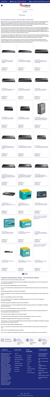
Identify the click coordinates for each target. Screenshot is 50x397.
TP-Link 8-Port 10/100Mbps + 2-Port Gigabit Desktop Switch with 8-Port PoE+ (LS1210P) (41, 61)
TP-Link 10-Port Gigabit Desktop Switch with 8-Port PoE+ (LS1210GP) (8, 90)
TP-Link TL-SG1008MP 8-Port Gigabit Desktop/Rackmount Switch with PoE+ (41, 204)
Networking (20, 9)
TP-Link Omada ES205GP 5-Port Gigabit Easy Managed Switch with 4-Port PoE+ (41, 147)
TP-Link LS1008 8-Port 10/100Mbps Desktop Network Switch (24, 233)
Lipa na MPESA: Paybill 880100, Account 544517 (39, 1)
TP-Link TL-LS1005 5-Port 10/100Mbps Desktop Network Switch (24, 262)
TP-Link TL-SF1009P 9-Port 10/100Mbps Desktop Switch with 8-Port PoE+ (8, 204)
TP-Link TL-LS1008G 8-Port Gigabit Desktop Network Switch (40, 262)
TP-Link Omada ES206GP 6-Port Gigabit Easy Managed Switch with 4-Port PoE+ (24, 147)
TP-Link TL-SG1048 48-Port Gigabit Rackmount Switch (8, 262)
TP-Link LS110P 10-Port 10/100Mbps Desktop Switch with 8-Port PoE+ (24, 90)
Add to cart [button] (4, 69)
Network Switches (25, 9)
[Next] (27, 274)
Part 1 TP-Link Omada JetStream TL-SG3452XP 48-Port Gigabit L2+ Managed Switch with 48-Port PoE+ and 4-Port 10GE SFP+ (8, 176)
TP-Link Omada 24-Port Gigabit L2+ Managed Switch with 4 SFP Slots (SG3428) (8, 61)
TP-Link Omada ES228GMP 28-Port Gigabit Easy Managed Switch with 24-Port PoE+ (8, 147)
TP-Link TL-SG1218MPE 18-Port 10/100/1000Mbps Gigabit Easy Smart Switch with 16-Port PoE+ (41, 176)
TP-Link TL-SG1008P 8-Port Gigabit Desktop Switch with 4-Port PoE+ (8, 233)
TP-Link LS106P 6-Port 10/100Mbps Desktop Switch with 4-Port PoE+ (8, 118)
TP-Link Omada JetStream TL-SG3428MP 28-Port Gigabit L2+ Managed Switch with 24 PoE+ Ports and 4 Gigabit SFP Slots (25, 176)
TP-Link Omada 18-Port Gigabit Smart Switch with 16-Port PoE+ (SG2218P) (24, 61)
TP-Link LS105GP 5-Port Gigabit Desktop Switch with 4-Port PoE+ (23, 118)
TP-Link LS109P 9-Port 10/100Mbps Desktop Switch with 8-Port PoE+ (41, 90)
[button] (2, 5)
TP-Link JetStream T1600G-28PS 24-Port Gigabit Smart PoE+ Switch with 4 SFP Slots (41, 233)
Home (18, 9)
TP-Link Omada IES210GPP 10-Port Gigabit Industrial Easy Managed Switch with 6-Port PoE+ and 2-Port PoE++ (41, 119)
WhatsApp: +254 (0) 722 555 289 (16, 1)
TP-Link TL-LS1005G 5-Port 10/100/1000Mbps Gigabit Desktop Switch (24, 204)
